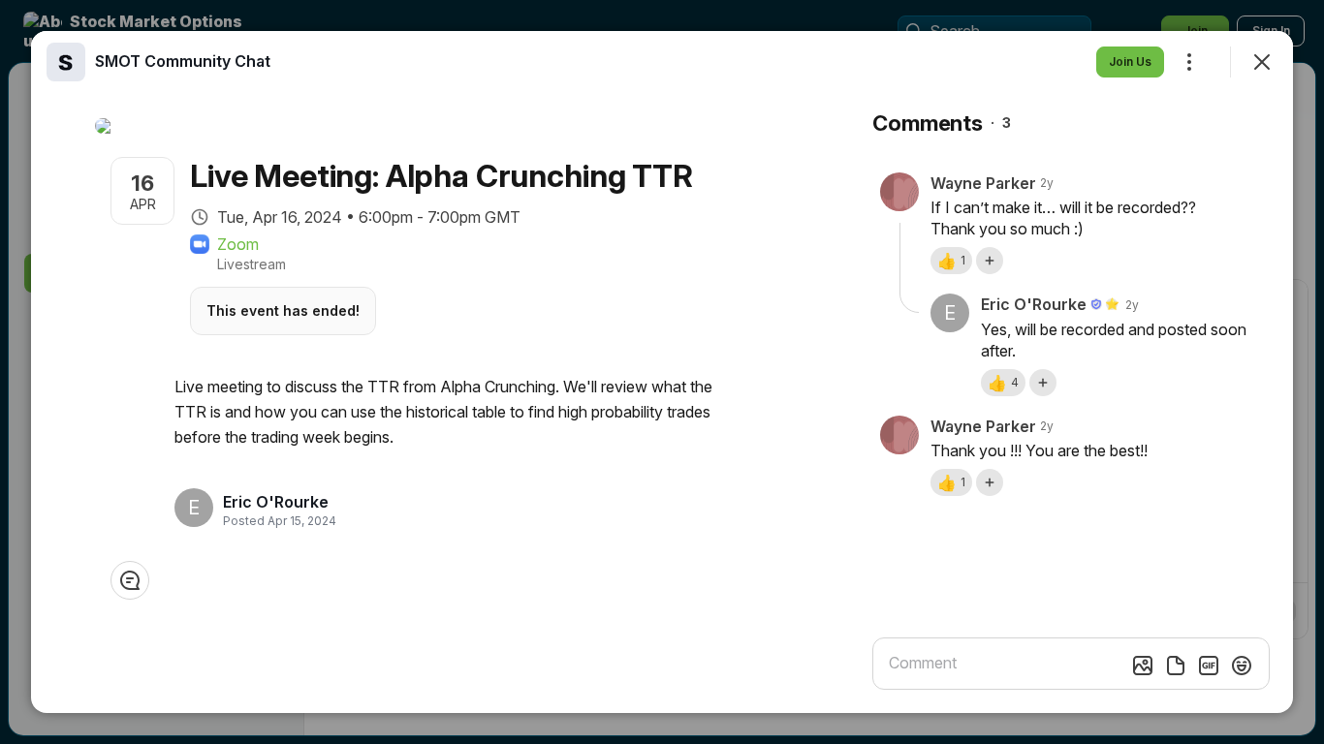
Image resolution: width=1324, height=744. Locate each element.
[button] (951, 260)
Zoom (238, 244)
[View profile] (66, 62)
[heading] (276, 502)
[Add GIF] (1208, 665)
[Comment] (129, 580)
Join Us (1130, 61)
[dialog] (662, 372)
